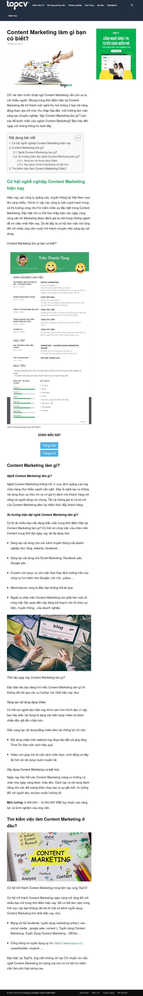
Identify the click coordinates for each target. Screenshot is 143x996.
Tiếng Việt (49, 445)
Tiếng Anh (49, 453)
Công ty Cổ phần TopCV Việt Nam (38, 992)
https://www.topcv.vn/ (68, 943)
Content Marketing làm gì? (28, 147)
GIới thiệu (84, 992)
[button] (132, 5)
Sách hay (13, 15)
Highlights (112, 5)
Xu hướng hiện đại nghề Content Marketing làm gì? (49, 156)
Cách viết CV (38, 5)
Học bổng (89, 5)
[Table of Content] (78, 138)
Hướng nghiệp (75, 5)
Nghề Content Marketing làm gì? (37, 152)
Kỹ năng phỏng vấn (56, 5)
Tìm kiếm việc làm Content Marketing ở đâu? (39, 168)
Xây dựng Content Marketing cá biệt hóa (46, 164)
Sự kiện (100, 5)
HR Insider (123, 992)
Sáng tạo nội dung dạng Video (40, 160)
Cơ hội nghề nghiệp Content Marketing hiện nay (41, 143)
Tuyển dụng (108, 992)
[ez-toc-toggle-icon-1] (76, 138)
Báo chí (95, 992)
